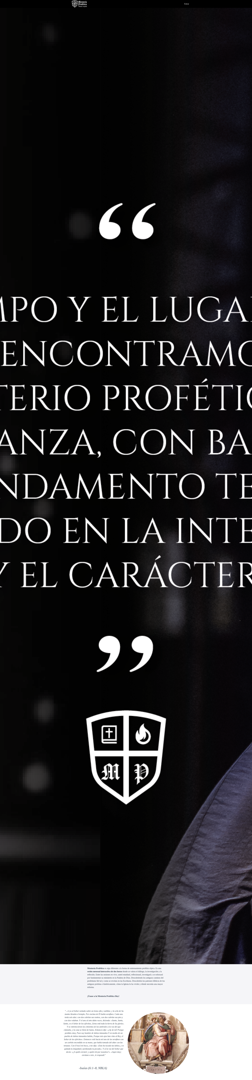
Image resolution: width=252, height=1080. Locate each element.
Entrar (186, 4)
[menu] (185, 4)
